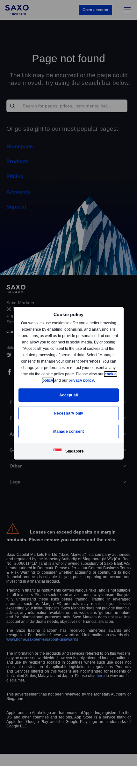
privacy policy (96, 380)
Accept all (68, 395)
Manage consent (68, 431)
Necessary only (68, 413)
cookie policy (55, 380)
